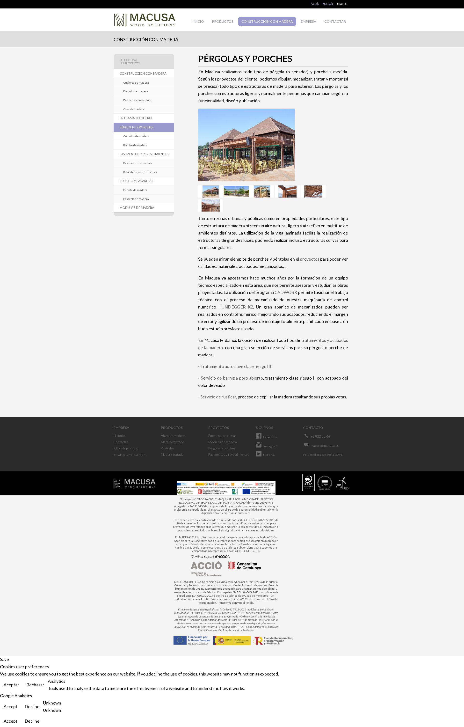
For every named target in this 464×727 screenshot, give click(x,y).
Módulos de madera (222, 442)
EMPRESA (308, 21)
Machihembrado (172, 442)
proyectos (309, 259)
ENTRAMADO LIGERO (136, 118)
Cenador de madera (136, 136)
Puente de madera (135, 190)
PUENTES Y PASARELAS (136, 181)
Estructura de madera (137, 100)
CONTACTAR (335, 21)
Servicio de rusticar (218, 396)
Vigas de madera (173, 436)
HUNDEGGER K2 (235, 306)
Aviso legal (120, 454)
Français (328, 3)
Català (315, 3)
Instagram (270, 446)
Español (342, 3)
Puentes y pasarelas (222, 436)
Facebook (270, 437)
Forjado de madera (135, 91)
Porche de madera (135, 145)
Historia (119, 436)
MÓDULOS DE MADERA (137, 208)
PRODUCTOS (222, 21)
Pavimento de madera (137, 163)
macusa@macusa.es (325, 446)
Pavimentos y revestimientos (228, 454)
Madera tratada (172, 454)
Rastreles (167, 448)
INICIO (198, 21)
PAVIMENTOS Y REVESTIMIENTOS (144, 154)
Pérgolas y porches (221, 448)
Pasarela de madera (136, 199)
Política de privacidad (126, 448)
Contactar (121, 442)
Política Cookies (137, 454)
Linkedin (269, 455)
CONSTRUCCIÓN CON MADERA (267, 21)
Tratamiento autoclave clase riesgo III (235, 366)
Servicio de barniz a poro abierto (232, 378)
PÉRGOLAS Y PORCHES (136, 127)
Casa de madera (133, 109)
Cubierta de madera (136, 82)
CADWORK (286, 292)
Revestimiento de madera (140, 172)
